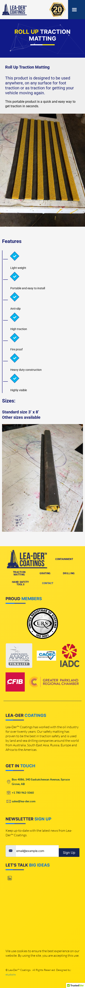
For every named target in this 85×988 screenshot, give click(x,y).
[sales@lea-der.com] (42, 801)
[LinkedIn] (10, 878)
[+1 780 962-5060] (42, 792)
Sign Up (69, 852)
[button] (74, 10)
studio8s (11, 974)
